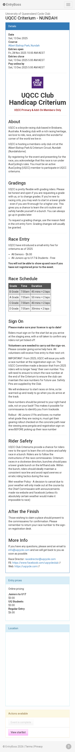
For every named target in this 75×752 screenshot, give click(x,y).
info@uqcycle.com (19, 550)
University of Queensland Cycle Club (27, 13)
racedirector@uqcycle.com (40, 559)
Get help (68, 746)
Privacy (38, 746)
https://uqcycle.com (26, 566)
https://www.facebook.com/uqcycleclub (35, 562)
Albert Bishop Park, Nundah (24, 45)
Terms (29, 746)
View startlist (18, 732)
